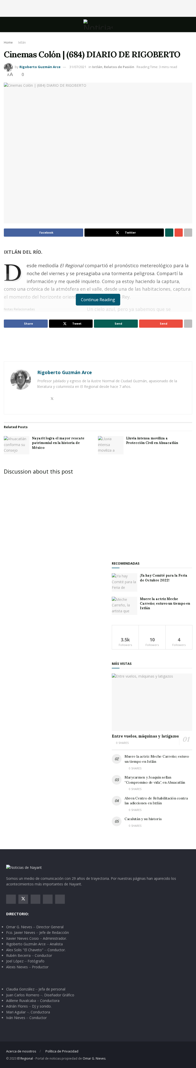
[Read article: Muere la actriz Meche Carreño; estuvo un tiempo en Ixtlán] (124, 606)
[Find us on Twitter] (23, 899)
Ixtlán (22, 42)
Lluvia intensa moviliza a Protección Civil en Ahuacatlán (152, 440)
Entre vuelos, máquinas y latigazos (145, 736)
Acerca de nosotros (21, 1051)
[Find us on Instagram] (35, 899)
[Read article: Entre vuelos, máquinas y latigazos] (152, 702)
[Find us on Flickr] (60, 899)
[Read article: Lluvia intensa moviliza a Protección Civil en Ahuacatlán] (111, 445)
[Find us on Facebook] (11, 899)
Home (8, 42)
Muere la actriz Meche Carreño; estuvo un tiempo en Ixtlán (165, 603)
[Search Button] (188, 24)
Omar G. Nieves (94, 1058)
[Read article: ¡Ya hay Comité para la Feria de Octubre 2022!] (124, 582)
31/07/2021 (77, 67)
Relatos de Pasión (119, 67)
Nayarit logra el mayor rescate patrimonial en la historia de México (58, 443)
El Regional (25, 1058)
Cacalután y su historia (143, 819)
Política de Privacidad (61, 1051)
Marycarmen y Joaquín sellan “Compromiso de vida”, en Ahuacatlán (155, 780)
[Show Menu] (8, 24)
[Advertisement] (98, 7)
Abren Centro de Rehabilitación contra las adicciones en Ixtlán (156, 801)
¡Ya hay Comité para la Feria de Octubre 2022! (163, 577)
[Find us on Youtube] (48, 899)
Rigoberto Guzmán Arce (39, 67)
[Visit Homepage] (98, 24)
